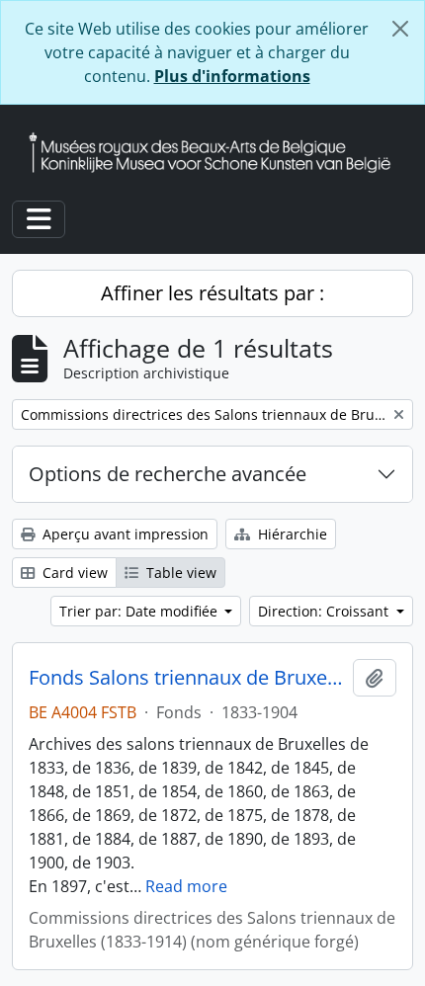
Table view (179, 572)
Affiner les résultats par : (212, 293)
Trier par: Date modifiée (140, 611)
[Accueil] (217, 153)
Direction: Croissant (325, 611)
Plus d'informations (232, 76)
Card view (73, 572)
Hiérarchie (290, 534)
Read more (186, 886)
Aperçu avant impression (124, 534)
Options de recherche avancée (167, 473)
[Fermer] (400, 28)
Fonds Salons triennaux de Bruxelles (187, 678)
